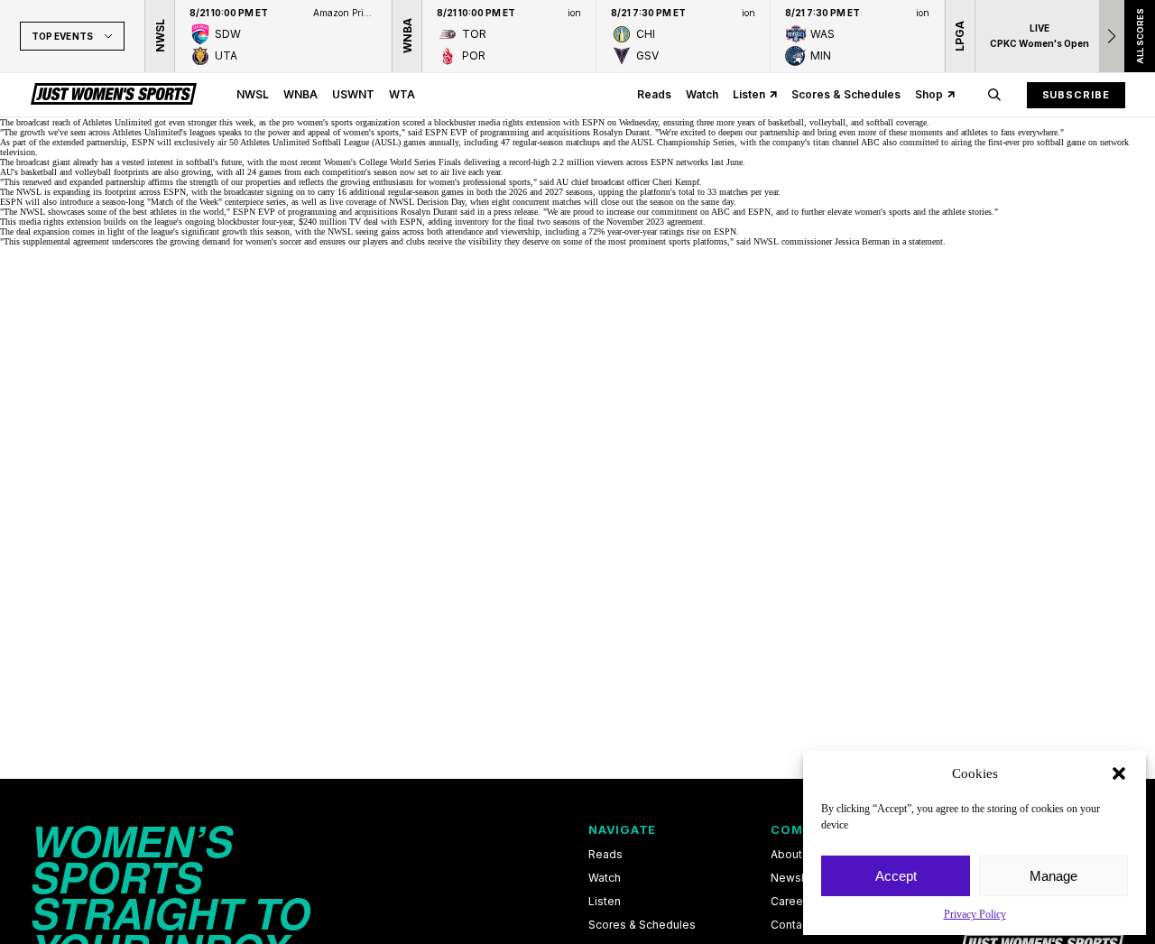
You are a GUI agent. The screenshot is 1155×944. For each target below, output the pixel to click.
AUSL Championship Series (683, 142)
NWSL (252, 94)
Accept (896, 876)
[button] (1119, 773)
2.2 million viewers (588, 162)
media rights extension (519, 122)
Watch (702, 94)
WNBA (300, 94)
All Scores (1139, 36)
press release (516, 212)
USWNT (353, 94)
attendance (464, 231)
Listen (749, 94)
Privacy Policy (975, 914)
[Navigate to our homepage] (114, 94)
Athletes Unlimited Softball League (304, 142)
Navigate (622, 829)
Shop (929, 94)
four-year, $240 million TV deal (320, 222)
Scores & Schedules (846, 94)
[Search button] (994, 95)
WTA (402, 94)
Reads (654, 94)
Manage (1053, 876)
